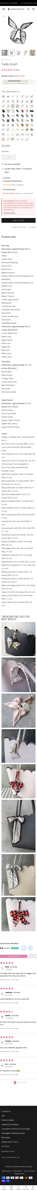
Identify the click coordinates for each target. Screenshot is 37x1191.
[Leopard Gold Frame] (32, 116)
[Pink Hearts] (27, 135)
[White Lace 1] (8, 135)
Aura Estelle (14, 1167)
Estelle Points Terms (9, 1142)
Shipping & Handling (9, 1124)
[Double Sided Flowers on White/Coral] (17, 139)
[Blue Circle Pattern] (22, 116)
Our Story (5, 1146)
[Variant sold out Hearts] (3, 97)
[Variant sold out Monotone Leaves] (22, 135)
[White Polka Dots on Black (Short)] (17, 111)
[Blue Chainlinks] (17, 116)
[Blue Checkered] (32, 125)
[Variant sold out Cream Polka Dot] (8, 106)
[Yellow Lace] (17, 130)
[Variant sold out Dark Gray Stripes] (27, 101)
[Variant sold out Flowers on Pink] (17, 97)
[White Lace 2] (13, 135)
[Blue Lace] (3, 135)
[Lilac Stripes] (8, 101)
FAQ (3, 1116)
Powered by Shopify (25, 1167)
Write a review (13, 956)
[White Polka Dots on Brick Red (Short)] (22, 111)
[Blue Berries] (13, 116)
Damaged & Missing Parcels (13, 1133)
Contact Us (6, 1111)
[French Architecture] (8, 130)
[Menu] (3, 9)
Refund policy (6, 1171)
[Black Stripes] (17, 101)
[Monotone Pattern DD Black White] (17, 120)
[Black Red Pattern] (8, 116)
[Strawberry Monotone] (27, 120)
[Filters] (30, 956)
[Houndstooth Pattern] (27, 116)
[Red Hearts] (3, 130)
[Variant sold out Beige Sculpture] (27, 97)
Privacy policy (17, 1171)
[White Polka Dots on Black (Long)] (32, 111)
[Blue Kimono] (32, 106)
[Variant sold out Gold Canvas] (17, 106)
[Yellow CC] (17, 125)
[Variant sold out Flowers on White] (13, 97)
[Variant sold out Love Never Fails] (3, 101)
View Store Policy (9, 213)
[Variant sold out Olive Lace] (13, 106)
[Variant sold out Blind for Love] (32, 97)
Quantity (5, 151)
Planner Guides (7, 1120)
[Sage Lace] (32, 130)
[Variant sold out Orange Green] (3, 106)
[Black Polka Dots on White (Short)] (13, 111)
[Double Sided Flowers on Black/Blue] (13, 139)
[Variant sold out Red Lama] (8, 97)
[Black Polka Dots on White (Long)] (27, 111)
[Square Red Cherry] (3, 139)
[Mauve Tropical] (22, 106)
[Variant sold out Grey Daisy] (17, 135)
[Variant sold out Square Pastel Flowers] (8, 139)
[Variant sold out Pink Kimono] (27, 139)
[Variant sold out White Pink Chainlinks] (8, 125)
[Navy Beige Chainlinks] (22, 120)
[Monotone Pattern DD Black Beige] (13, 120)
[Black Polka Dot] (8, 111)
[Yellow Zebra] (27, 125)
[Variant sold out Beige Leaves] (22, 130)
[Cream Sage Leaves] (27, 106)
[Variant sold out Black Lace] (27, 130)
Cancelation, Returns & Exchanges (15, 1129)
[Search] (28, 9)
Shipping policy (19, 1174)
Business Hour (7, 1151)
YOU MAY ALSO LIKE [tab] (18, 1095)
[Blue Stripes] (13, 101)
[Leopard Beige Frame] (3, 120)
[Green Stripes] (32, 101)
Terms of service (29, 1171)
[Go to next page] (25, 1082)
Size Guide (5, 145)
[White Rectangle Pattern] (13, 125)
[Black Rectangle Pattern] (3, 116)
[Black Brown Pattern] (3, 111)
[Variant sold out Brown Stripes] (22, 101)
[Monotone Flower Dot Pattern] (8, 120)
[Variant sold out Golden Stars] (22, 97)
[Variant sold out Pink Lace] (22, 139)
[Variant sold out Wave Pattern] (3, 125)
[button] (6, 70)
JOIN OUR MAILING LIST (10, 1157)
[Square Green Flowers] (32, 135)
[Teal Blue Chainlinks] (32, 120)
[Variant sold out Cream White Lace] (13, 130)
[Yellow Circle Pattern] (22, 125)
